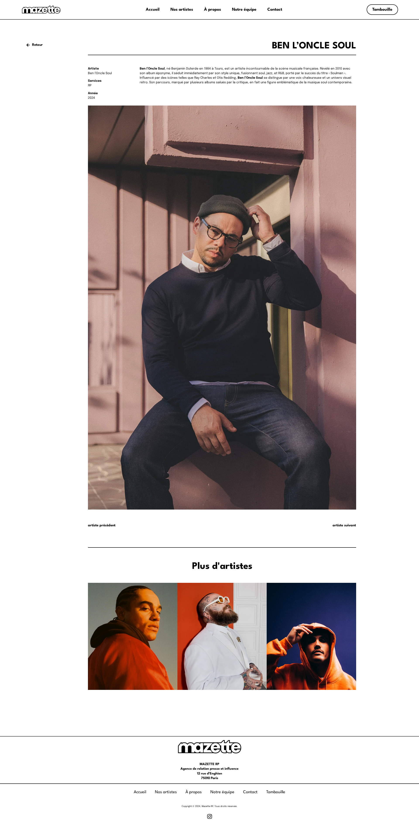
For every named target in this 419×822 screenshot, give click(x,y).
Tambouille (275, 792)
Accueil (153, 10)
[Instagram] (209, 816)
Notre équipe (244, 10)
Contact (274, 10)
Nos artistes (181, 10)
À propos (212, 10)
